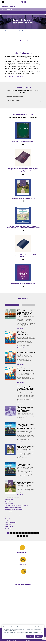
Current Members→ (24, 576)
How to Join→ (23, 564)
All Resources (23, 47)
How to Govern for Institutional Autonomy (23, 283)
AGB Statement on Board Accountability (23, 141)
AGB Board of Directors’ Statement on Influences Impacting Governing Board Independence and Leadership (23, 227)
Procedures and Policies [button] (13, 100)
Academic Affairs (9, 499)
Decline (38, 636)
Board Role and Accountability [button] (14, 96)
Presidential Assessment (10, 518)
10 (34, 533)
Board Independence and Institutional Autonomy (16, 505)
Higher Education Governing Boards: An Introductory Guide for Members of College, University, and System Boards (23, 170)
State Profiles (8, 528)
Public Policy (8, 524)
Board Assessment (9, 503)
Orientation (7, 516)
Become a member (7, 9)
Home (6, 30)
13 (21, 536)
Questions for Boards (23, 40)
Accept (30, 636)
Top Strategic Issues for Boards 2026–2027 (23, 198)
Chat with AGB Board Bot (9, 6)
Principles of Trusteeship (10, 522)
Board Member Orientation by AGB (17, 76)
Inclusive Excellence (9, 513)
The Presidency (8, 520)
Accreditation (8, 501)
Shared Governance (9, 526)
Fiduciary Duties (8, 511)
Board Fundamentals (24, 30)
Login (3, 12)
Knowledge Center (13, 30)
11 (37, 533)
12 (18, 536)
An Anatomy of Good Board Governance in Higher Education (23, 255)
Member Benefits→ (22, 552)
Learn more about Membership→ (23, 584)
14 (24, 536)
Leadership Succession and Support (13, 515)
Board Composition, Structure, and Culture (14, 509)
